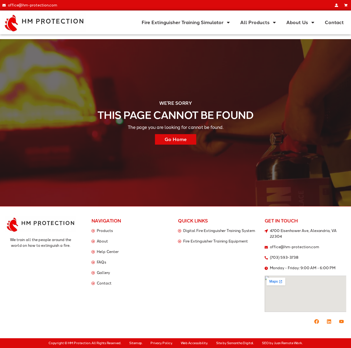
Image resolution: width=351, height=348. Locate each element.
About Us (297, 22)
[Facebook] (316, 321)
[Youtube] (341, 321)
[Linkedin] (329, 321)
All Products (255, 22)
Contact (334, 22)
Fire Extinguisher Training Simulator (182, 22)
